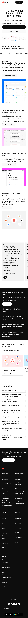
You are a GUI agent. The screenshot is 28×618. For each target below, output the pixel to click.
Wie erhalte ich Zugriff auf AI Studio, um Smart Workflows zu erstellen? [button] (11, 395)
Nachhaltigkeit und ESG (6, 588)
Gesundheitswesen (5, 530)
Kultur (3, 572)
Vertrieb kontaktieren (8, 460)
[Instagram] (14, 604)
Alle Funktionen (5, 479)
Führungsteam (5, 562)
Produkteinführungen (19, 493)
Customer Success (18, 537)
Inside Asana (4, 569)
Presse (3, 574)
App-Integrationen (5, 496)
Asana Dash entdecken (8, 164)
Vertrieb (3, 528)
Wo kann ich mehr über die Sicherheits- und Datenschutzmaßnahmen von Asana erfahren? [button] (12, 436)
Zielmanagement (18, 484)
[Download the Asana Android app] (18, 614)
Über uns (3, 559)
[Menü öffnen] (25, 2)
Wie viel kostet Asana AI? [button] (9, 390)
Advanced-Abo (5, 491)
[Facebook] (16, 604)
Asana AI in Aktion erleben (14, 27)
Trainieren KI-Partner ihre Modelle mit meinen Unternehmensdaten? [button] (12, 411)
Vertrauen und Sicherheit (6, 579)
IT (2, 523)
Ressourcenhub (18, 528)
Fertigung (4, 540)
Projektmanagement (6, 502)
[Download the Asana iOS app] (9, 614)
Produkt (3, 525)
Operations (4, 520)
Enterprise (4, 493)
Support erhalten (18, 518)
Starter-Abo (4, 488)
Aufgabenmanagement (19, 503)
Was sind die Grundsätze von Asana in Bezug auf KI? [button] (12, 429)
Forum (16, 525)
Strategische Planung (19, 498)
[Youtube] (19, 604)
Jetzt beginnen (19, 2)
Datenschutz (4, 582)
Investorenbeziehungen (6, 577)
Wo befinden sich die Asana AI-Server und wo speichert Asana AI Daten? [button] (11, 423)
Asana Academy (18, 520)
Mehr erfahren (6, 207)
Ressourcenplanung (19, 496)
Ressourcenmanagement (7, 505)
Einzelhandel (4, 533)
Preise (3, 486)
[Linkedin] (12, 604)
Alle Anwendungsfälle (19, 506)
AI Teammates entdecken (9, 75)
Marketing (4, 518)
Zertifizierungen (18, 523)
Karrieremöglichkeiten (6, 567)
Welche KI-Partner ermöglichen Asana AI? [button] (10, 406)
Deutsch (15, 599)
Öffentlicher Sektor (5, 535)
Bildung (3, 538)
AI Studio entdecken (8, 124)
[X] (9, 604)
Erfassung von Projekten (19, 501)
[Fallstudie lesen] (5, 277)
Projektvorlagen (18, 535)
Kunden (3, 564)
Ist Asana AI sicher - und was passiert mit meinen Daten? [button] (10, 400)
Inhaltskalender (18, 479)
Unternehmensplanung (19, 491)
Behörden (4, 547)
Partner (16, 542)
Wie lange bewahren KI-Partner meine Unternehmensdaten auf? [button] (10, 416)
